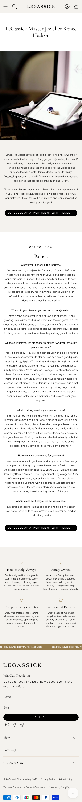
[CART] (76, 6)
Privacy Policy (48, 779)
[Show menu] (5, 6)
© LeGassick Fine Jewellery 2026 (20, 779)
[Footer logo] (22, 665)
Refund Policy (65, 779)
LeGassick (10, 750)
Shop (6, 738)
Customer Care (13, 763)
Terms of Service (12, 787)
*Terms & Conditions (34, 787)
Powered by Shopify (58, 787)
